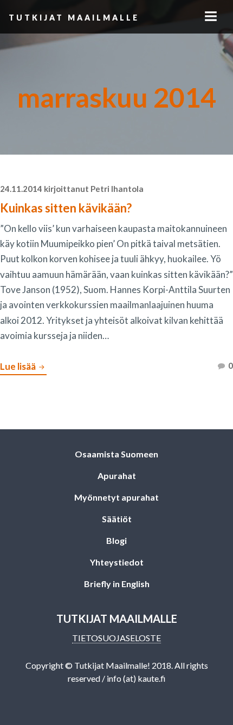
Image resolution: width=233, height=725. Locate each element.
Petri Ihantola (117, 189)
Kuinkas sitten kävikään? (66, 208)
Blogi (116, 540)
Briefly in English (117, 583)
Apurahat (117, 475)
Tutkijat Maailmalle (74, 17)
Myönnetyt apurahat (116, 497)
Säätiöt (117, 519)
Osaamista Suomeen (116, 454)
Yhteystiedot (117, 562)
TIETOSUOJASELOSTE (116, 638)
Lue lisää (23, 367)
